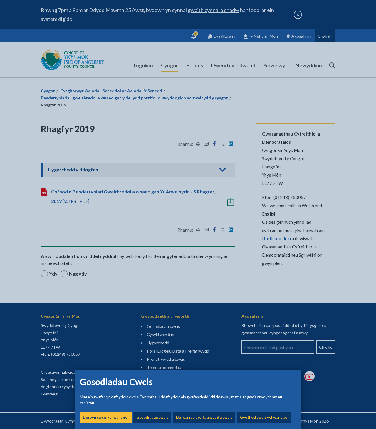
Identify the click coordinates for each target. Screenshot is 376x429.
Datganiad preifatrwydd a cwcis (204, 417)
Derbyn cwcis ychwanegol (106, 417)
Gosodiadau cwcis (152, 417)
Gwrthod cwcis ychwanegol (264, 417)
